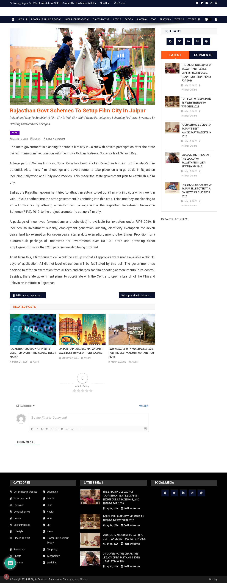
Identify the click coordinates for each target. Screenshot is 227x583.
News (21, 19)
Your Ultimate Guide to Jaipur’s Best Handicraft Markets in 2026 (196, 130)
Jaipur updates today (77, 19)
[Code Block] (67, 429)
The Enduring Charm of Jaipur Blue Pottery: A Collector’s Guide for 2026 (196, 190)
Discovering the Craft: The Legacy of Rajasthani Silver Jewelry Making (196, 160)
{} (76, 429)
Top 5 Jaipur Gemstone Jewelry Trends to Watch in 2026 (196, 102)
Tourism (18, 562)
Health (50, 511)
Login (145, 405)
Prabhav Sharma (189, 90)
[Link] (72, 429)
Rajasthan (19, 549)
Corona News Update (25, 491)
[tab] (175, 55)
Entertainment (22, 498)
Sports (17, 556)
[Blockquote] (62, 429)
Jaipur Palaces (22, 524)
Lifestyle (18, 531)
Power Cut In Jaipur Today (46, 19)
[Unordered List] (57, 429)
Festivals (165, 19)
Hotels (117, 19)
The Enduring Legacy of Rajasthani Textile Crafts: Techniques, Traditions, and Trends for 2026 (196, 73)
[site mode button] (208, 19)
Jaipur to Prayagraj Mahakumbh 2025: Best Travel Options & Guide (81, 350)
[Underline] (42, 429)
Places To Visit (101, 19)
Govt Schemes (22, 511)
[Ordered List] (52, 429)
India (49, 518)
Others (192, 19)
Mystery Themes (80, 579)
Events (129, 19)
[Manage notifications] (6, 576)
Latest (175, 55)
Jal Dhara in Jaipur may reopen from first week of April (30, 295)
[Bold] (32, 429)
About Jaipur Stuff (50, 3)
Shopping (142, 19)
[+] (82, 429)
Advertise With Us (87, 3)
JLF (49, 524)
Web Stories (120, 3)
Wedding (179, 19)
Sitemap (213, 579)
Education (52, 491)
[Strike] (47, 429)
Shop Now (105, 3)
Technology (53, 556)
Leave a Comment (55, 139)
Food (153, 19)
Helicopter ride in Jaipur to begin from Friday (138, 295)
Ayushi (37, 138)
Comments (203, 55)
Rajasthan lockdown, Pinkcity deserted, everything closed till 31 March (33, 352)
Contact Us (68, 3)
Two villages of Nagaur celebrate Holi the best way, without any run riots (131, 352)
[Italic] (37, 429)
